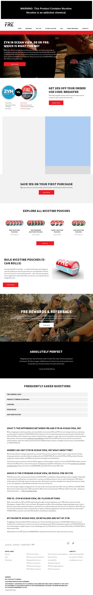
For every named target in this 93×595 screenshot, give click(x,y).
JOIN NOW (46, 325)
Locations (8, 544)
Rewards (29, 28)
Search (7, 554)
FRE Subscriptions (54, 569)
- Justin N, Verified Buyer (46, 369)
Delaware (16, 544)
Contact (85, 28)
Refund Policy (52, 557)
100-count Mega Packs (29, 491)
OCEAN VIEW (25, 544)
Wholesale (8, 560)
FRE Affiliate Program (33, 569)
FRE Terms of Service (33, 563)
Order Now (56, 103)
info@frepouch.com (76, 560)
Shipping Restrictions (33, 560)
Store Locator (50, 28)
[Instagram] (68, 545)
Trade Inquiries (72, 28)
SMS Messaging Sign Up (55, 566)
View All (45, 243)
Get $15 (38, 28)
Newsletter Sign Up (54, 563)
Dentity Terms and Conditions (58, 554)
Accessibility (52, 560)
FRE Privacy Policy (32, 554)
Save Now (46, 192)
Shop (20, 28)
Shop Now (14, 64)
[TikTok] (73, 545)
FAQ (61, 28)
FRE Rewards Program (33, 566)
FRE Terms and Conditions (35, 557)
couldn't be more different (35, 438)
